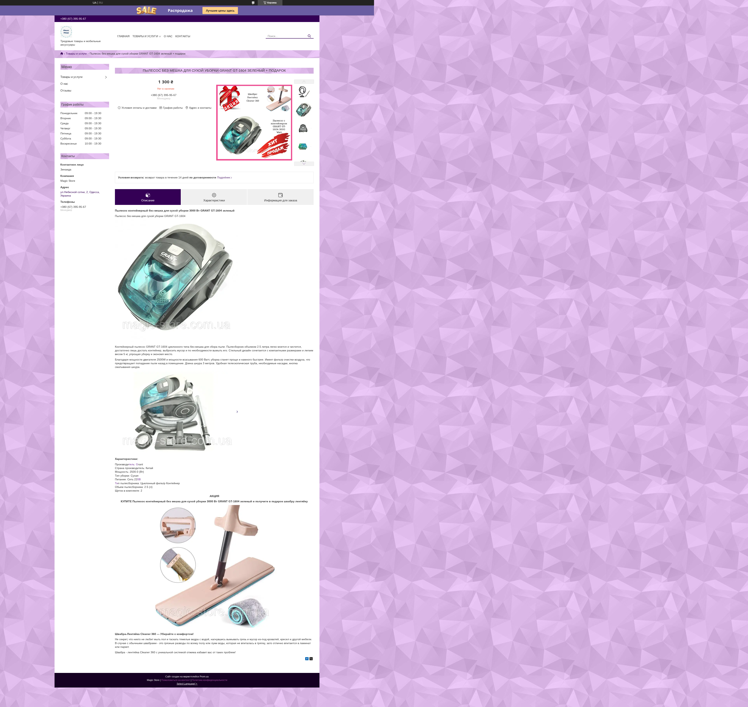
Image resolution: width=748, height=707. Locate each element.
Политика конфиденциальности (209, 680)
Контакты (182, 36)
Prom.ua (204, 676)
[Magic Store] (66, 31)
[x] (311, 659)
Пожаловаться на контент (175, 680)
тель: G (133, 464)
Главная (123, 36)
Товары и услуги (145, 36)
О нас (168, 36)
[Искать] (309, 36)
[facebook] (307, 659)
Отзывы (65, 90)
